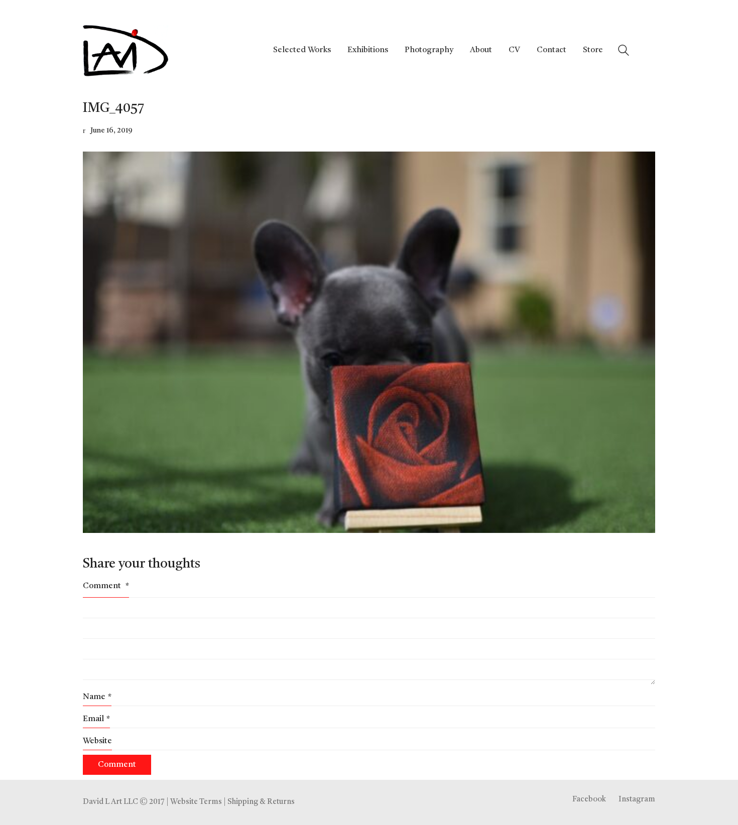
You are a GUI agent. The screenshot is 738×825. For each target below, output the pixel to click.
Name (97, 697)
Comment (106, 586)
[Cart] (649, 51)
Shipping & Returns (261, 802)
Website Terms (196, 802)
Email (96, 719)
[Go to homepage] (125, 50)
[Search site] (623, 52)
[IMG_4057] (369, 342)
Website (97, 741)
